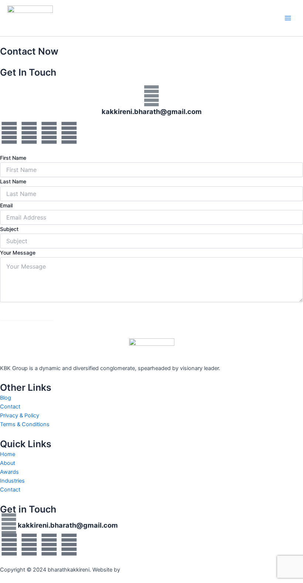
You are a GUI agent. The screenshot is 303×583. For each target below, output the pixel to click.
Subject (9, 229)
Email (6, 205)
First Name (13, 158)
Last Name (13, 181)
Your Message (17, 252)
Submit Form (26, 312)
